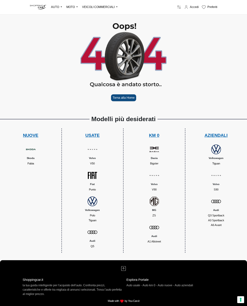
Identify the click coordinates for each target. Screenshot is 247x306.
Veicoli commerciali (98, 7)
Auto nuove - (166, 285)
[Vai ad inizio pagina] (123, 268)
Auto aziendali (184, 285)
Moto (71, 7)
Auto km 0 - (149, 285)
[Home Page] (38, 7)
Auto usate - (134, 285)
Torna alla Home (124, 97)
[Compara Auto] (179, 7)
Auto (55, 7)
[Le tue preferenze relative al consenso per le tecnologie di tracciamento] (240, 299)
